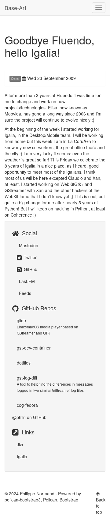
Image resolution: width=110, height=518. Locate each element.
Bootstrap (69, 500)
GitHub (30, 269)
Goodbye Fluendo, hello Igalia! (49, 46)
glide (21, 320)
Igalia (22, 456)
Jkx (20, 444)
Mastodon (28, 245)
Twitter (30, 257)
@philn (19, 417)
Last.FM (26, 281)
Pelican (50, 500)
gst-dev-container (34, 348)
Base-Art (15, 8)
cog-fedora (27, 405)
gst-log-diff (27, 378)
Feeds (24, 293)
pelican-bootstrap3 (23, 500)
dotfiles (24, 363)
